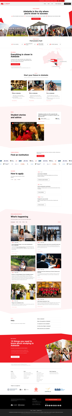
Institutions (12, 372)
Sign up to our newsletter (53, 399)
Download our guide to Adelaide (43, 179)
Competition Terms (39, 410)
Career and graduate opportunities (28, 373)
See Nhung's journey (41, 121)
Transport (38, 381)
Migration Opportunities (40, 379)
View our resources (41, 204)
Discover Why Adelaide (36, 18)
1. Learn (12, 179)
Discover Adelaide (39, 372)
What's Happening (58, 3)
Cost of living (38, 378)
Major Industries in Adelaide (27, 372)
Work (48, 3)
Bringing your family (39, 380)
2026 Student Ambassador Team (54, 372)
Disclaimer (34, 410)
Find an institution (41, 192)
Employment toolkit (26, 378)
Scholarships (12, 373)
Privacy (31, 410)
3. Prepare (18, 179)
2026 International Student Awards (54, 373)
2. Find (15, 179)
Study (45, 3)
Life (52, 3)
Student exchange (13, 378)
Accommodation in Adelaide (40, 373)
